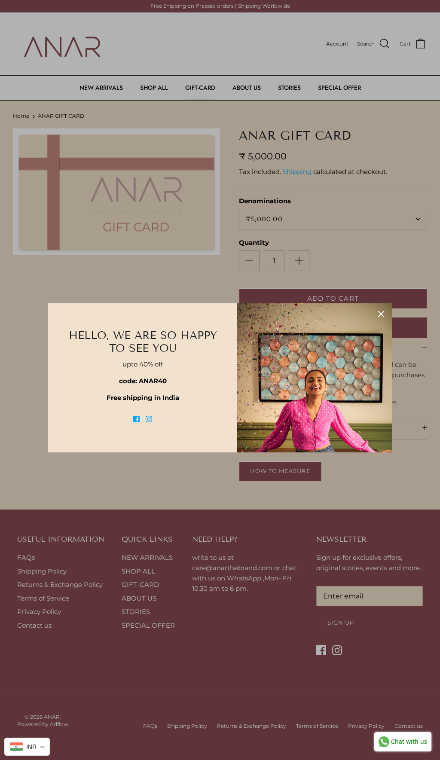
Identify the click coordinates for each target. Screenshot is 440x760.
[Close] (381, 314)
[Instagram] (149, 419)
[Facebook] (136, 419)
